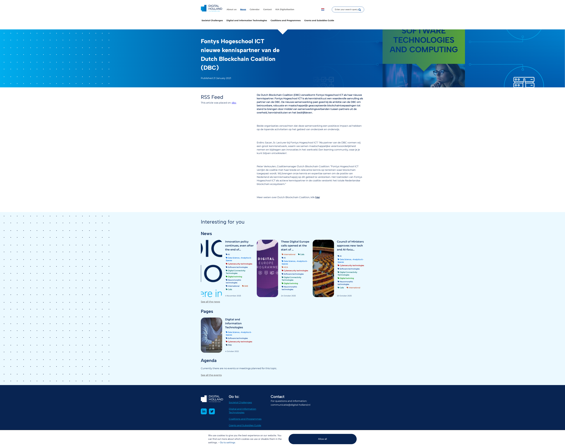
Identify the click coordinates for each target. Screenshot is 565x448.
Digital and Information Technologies (246, 20)
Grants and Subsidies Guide (319, 20)
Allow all (322, 439)
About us (231, 9)
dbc (234, 102)
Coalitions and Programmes (286, 20)
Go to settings (227, 442)
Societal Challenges (212, 20)
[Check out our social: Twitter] (212, 411)
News (243, 9)
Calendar (255, 9)
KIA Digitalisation (284, 9)
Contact (267, 9)
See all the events (211, 375)
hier (317, 197)
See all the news (210, 301)
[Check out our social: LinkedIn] (204, 411)
